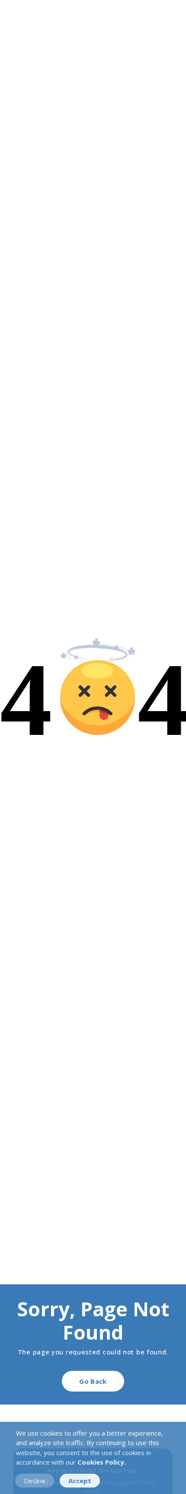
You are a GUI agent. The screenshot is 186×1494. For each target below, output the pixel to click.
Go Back (93, 1381)
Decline (34, 1480)
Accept (79, 1480)
